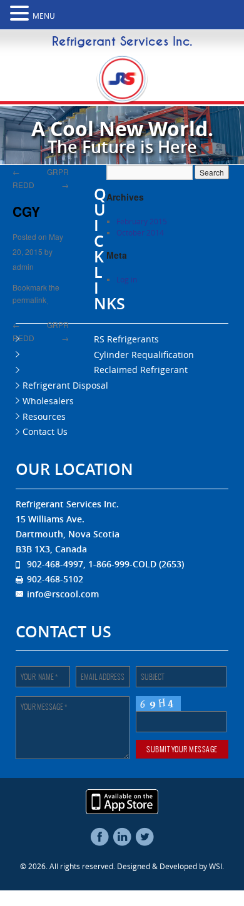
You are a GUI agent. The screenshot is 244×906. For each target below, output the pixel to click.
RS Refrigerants (126, 339)
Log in (126, 279)
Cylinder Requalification (144, 355)
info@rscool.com (63, 594)
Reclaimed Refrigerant (69, 370)
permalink (29, 297)
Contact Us (45, 431)
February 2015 (141, 221)
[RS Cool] (122, 98)
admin (23, 264)
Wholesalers (48, 401)
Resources (44, 416)
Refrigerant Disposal (65, 385)
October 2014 (140, 232)
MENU (44, 16)
